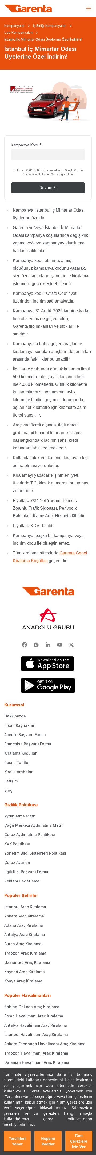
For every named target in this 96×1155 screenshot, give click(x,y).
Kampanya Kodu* (26, 145)
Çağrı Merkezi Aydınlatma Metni (33, 825)
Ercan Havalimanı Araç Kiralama (33, 1016)
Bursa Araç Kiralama (23, 944)
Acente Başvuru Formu (25, 734)
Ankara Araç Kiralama (24, 916)
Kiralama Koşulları (21, 753)
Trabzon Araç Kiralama (25, 953)
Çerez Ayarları (17, 862)
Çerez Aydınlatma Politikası (29, 834)
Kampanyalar (14, 26)
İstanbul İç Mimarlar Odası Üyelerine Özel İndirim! (43, 39)
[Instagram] (36, 645)
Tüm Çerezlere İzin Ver (78, 1141)
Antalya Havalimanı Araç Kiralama (35, 1025)
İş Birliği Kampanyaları (49, 26)
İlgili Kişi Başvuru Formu (26, 871)
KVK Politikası (17, 844)
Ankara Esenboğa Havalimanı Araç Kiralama (45, 1044)
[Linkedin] (48, 645)
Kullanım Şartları (49, 174)
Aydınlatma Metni (20, 816)
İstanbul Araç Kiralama (25, 906)
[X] (71, 645)
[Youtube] (59, 645)
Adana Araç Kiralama (23, 925)
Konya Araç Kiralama (23, 981)
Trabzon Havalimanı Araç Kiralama (36, 1053)
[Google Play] (48, 685)
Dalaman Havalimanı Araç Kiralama (36, 1062)
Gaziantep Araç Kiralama (27, 962)
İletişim (11, 781)
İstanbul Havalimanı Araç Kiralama (36, 1034)
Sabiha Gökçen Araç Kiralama (31, 1006)
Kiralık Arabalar (18, 771)
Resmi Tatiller (17, 762)
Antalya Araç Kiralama (24, 934)
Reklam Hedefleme (21, 881)
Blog (8, 790)
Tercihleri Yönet (17, 1141)
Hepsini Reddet (48, 1141)
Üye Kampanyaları (18, 32)
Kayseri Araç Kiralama (24, 971)
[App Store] (48, 663)
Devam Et (48, 187)
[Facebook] (24, 645)
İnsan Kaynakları (19, 725)
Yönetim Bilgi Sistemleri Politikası (35, 853)
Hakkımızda (15, 716)
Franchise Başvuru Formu (27, 744)
